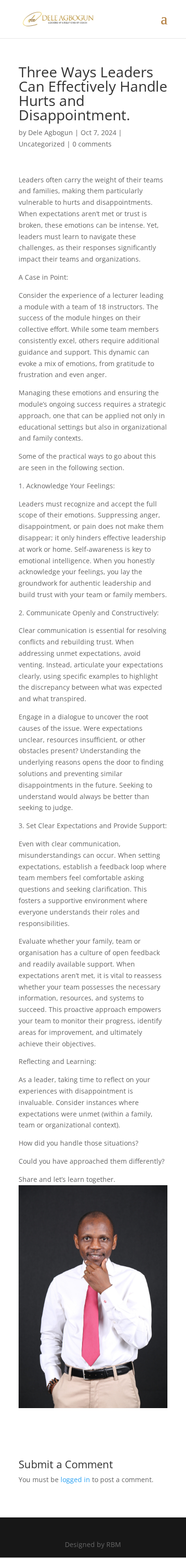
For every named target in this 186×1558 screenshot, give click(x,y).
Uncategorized (42, 143)
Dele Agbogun (50, 132)
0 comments (92, 143)
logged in (75, 1479)
